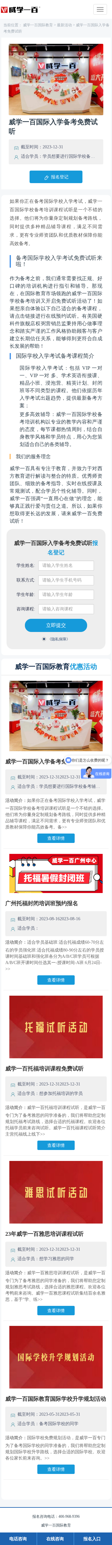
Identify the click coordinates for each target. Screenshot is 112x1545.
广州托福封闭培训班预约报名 (41, 903)
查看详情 (56, 838)
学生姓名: (25, 565)
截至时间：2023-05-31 (38, 1414)
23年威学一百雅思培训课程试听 (44, 1234)
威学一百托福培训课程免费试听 (44, 1068)
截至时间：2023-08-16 (38, 918)
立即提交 (56, 625)
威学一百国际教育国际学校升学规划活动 (55, 1399)
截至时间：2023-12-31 (38, 777)
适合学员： (32, 156)
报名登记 (59, 177)
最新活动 (64, 25)
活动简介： (16, 800)
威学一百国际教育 (38, 25)
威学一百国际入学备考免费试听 (44, 761)
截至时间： (32, 147)
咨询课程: (25, 609)
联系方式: (25, 580)
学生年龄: (25, 594)
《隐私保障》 (59, 639)
